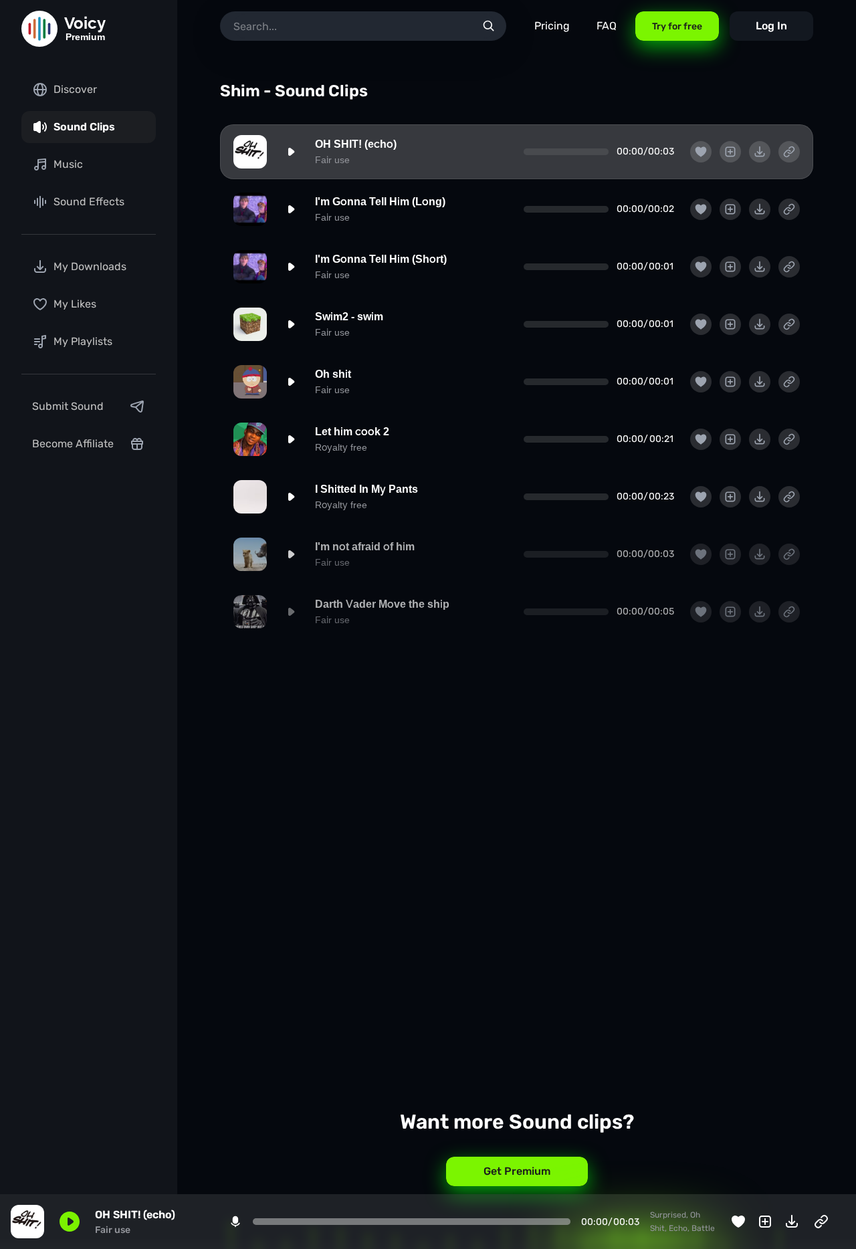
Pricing (552, 25)
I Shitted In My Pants (366, 489)
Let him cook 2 (352, 431)
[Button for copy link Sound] (789, 151)
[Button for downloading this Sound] (759, 151)
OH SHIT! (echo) (356, 144)
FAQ (607, 25)
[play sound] (291, 151)
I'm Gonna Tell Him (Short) (381, 259)
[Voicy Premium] (39, 29)
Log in (771, 25)
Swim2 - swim (349, 316)
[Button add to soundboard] (730, 151)
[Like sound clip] (701, 151)
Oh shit (333, 374)
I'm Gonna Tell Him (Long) (380, 201)
